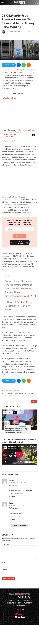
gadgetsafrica (10, 134)
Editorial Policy (25, 603)
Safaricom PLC (6, 396)
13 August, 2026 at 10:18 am (17, 482)
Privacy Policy (19, 606)
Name (4, 562)
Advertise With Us (24, 600)
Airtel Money (9, 393)
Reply (13, 496)
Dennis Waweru (14, 31)
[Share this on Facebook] (19, 65)
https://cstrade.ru (16, 493)
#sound (18, 132)
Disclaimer (11, 603)
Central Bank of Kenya (21, 393)
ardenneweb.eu (15, 516)
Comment (5, 544)
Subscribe (19, 236)
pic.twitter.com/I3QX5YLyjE (21, 296)
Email (4, 570)
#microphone (9, 132)
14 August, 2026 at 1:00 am (17, 505)
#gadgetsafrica (27, 130)
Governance (5, 12)
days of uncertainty (14, 70)
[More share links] (29, 65)
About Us (11, 600)
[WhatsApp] (24, 65)
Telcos (12, 12)
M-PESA (31, 393)
